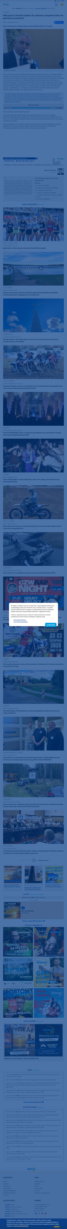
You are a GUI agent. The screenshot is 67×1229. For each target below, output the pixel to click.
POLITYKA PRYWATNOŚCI (21, 622)
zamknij (56, 1226)
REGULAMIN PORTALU (20, 620)
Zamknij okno (51, 625)
